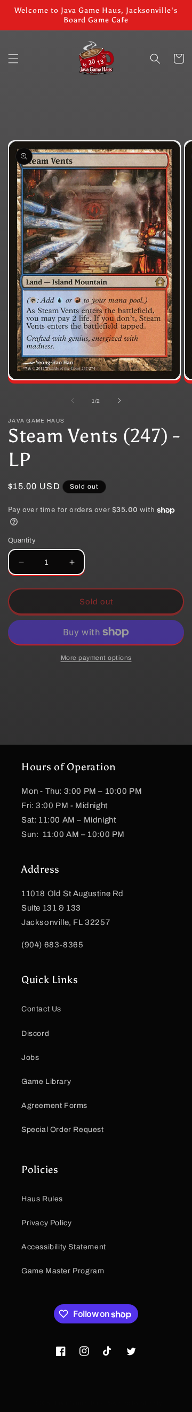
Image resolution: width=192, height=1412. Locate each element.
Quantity (22, 540)
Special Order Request (62, 1130)
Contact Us (41, 1009)
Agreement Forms (54, 1106)
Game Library (46, 1082)
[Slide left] (72, 400)
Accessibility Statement (63, 1247)
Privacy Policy (46, 1223)
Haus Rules (42, 1199)
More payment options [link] (96, 657)
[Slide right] (119, 400)
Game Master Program (62, 1271)
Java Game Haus (78, 1403)
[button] (13, 58)
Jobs (30, 1058)
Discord (35, 1034)
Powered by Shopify (134, 1403)
